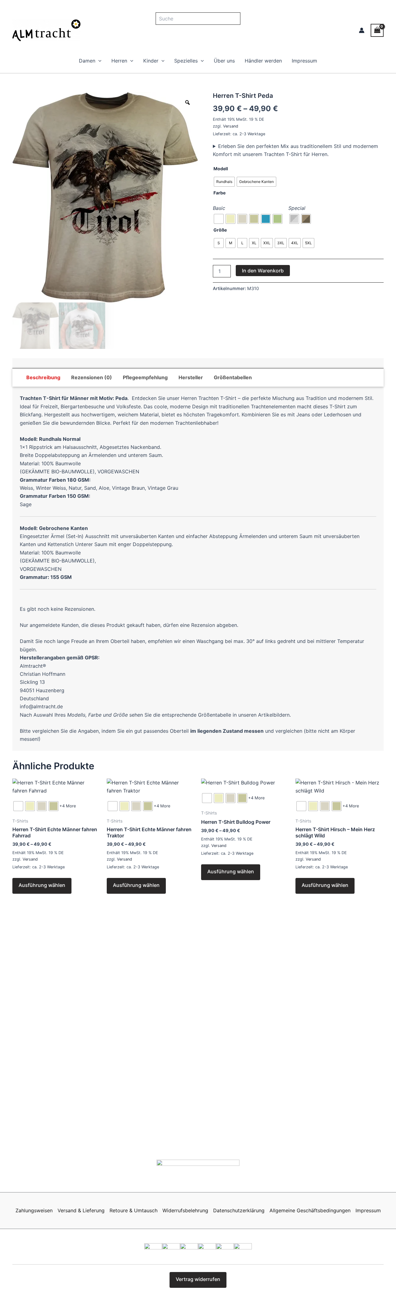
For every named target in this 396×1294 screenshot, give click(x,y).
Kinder (150, 61)
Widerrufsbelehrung (185, 1210)
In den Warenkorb (263, 270)
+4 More (67, 805)
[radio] (224, 181)
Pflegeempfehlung (145, 377)
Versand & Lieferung (81, 1210)
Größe (220, 229)
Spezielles (186, 61)
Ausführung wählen (42, 885)
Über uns (224, 61)
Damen (87, 61)
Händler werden (263, 61)
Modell (220, 168)
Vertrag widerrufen (198, 1279)
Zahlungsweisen (34, 1210)
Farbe (219, 192)
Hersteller (191, 377)
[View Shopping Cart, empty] (377, 30)
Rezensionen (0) (91, 377)
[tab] (43, 377)
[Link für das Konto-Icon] (361, 30)
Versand (230, 126)
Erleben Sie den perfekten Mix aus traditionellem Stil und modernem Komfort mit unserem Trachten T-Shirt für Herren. (295, 150)
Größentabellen (233, 377)
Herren (119, 61)
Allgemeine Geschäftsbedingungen (310, 1210)
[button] (98, 60)
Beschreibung (43, 377)
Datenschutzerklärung (239, 1210)
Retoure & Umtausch (133, 1210)
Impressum (304, 61)
